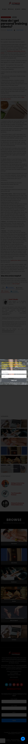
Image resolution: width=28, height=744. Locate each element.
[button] (26, 361)
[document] (14, 372)
